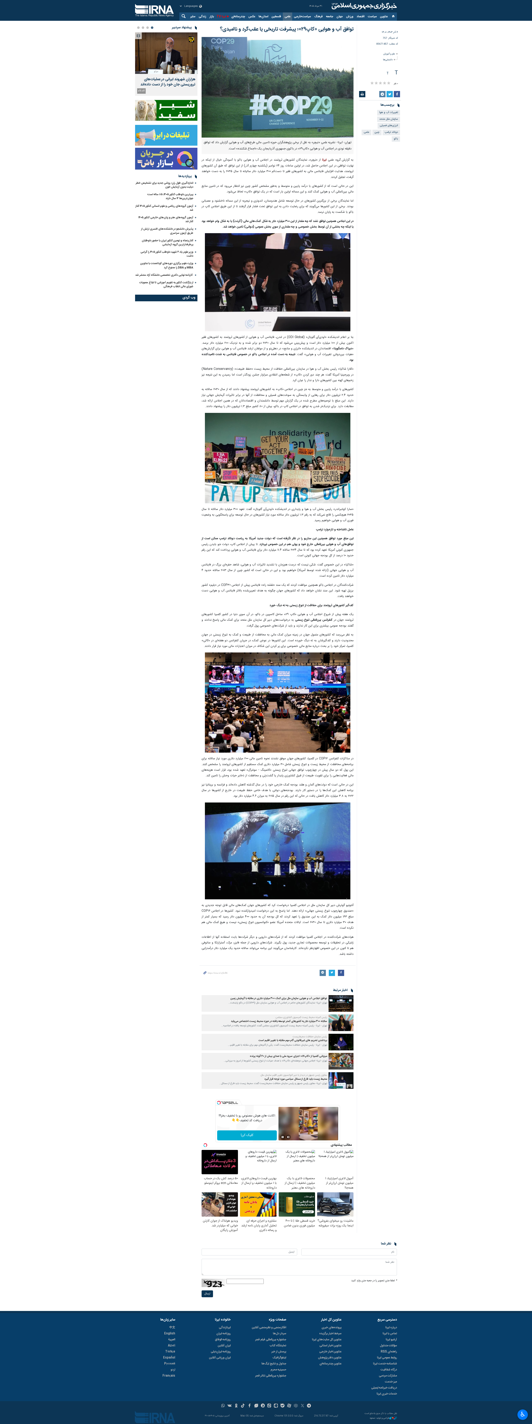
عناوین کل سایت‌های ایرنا (326, 1339)
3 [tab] (143, 27)
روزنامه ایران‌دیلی (221, 1351)
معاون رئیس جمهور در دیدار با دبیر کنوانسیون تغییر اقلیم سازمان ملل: (293, 1075)
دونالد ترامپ (391, 132)
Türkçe (170, 1351)
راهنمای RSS (389, 1351)
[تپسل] (219, 1103)
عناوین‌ (384, 16)
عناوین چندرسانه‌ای (330, 1363)
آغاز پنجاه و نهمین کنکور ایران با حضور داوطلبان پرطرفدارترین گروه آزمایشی (167, 242)
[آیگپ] (276, 1406)
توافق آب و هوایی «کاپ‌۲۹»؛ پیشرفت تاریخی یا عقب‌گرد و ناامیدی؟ (286, 29)
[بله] (282, 1406)
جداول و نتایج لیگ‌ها (273, 1363)
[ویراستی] (256, 1406)
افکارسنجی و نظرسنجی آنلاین (269, 1327)
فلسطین (276, 16)
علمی (287, 16)
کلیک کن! (247, 1135)
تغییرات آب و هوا (388, 112)
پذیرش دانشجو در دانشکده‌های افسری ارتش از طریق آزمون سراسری (167, 231)
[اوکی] (236, 1406)
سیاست (372, 16)
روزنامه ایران (223, 1333)
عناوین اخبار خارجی (330, 1351)
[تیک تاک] (243, 1406)
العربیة (171, 1339)
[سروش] (263, 1406)
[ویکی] (229, 1406)
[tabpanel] (166, 64)
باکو (396, 139)
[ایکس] (302, 1406)
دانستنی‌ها (388, 60)
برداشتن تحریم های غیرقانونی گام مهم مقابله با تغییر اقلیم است (293, 1040)
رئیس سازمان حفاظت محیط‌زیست (310, 1037)
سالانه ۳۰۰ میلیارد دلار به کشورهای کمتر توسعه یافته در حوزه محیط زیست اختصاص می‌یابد (279, 1021)
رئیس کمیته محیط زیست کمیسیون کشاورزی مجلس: (301, 1017)
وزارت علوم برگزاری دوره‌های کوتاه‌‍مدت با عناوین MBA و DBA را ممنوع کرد (166, 265)
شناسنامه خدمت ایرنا (385, 1363)
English (169, 1333)
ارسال (207, 1294)
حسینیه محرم (278, 1369)
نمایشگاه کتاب (278, 1345)
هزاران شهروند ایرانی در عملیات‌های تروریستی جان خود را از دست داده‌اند (167, 82)
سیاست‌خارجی (302, 16)
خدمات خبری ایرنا (387, 1393)
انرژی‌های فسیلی (389, 125)
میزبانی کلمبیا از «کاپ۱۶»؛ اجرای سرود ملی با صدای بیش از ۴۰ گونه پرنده (288, 1056)
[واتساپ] (223, 1406)
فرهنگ (318, 16)
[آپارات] (289, 1406)
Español (169, 1357)
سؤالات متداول (388, 1345)
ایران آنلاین (224, 1345)
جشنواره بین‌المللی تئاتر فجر (270, 1375)
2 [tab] (147, 27)
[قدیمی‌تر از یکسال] (341, 1003)
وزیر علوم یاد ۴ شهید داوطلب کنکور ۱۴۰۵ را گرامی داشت (166, 254)
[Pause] (282, 1137)
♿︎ (523, 1414)
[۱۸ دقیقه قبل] (166, 53)
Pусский (169, 1363)
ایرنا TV (221, 16)
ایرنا (363, 6)
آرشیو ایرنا (391, 1339)
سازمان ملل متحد (388, 119)
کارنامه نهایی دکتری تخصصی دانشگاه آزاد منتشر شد (164, 275)
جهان (339, 16)
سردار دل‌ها (279, 1333)
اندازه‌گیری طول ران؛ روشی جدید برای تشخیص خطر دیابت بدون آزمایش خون (164, 185)
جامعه (329, 16)
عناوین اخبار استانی (330, 1345)
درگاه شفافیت (389, 1369)
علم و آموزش (389, 54)
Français (169, 1375)
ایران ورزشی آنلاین (220, 1357)
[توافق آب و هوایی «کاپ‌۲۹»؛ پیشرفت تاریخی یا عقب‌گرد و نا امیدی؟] (277, 282)
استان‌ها (263, 16)
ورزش (349, 16)
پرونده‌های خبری (331, 1327)
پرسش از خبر (278, 1351)
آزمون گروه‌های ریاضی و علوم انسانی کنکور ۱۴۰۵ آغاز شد (164, 208)
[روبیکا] (296, 1406)
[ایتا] (269, 1406)
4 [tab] (138, 27)
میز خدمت (391, 1381)
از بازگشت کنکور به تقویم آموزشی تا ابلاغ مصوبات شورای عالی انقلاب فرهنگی (166, 284)
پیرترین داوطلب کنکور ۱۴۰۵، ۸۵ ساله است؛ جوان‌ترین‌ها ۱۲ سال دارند (170, 196)
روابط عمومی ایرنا (387, 1357)
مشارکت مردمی (388, 1375)
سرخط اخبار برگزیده (330, 1333)
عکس (251, 16)
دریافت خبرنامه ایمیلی (384, 1387)
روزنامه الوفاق (223, 1339)
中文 (172, 1327)
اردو (173, 1369)
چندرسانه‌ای (238, 16)
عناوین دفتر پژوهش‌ (329, 1357)
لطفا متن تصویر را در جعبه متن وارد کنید (374, 1281)
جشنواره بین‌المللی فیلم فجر (270, 1339)
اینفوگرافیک (279, 1357)
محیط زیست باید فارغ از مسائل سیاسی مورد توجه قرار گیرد (295, 1079)
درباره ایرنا (391, 1327)
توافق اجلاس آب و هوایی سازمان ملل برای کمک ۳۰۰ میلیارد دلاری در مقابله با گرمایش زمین (278, 998)
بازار (211, 16)
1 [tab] (152, 27)
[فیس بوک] (249, 1406)
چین (376, 132)
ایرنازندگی (225, 1327)
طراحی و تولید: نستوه (379, 1418)
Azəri (171, 1345)
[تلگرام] (309, 1406)
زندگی (202, 16)
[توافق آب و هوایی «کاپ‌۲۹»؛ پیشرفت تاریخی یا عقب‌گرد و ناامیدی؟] (277, 87)
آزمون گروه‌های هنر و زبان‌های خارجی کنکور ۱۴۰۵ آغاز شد (165, 219)
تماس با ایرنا (390, 1333)
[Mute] (288, 1137)
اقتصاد (361, 16)
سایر (192, 16)
